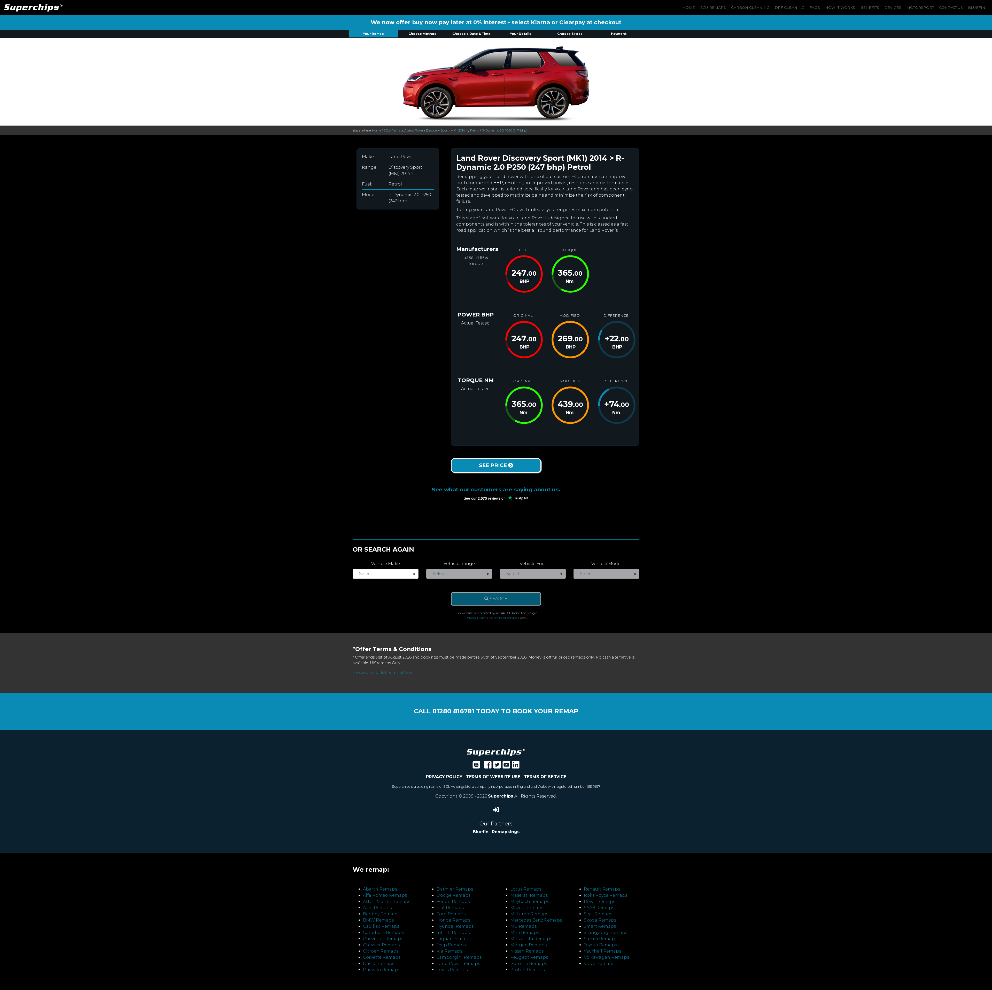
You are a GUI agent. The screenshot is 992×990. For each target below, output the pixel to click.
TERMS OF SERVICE (545, 776)
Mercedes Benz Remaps (536, 920)
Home (689, 7)
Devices (892, 7)
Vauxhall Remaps (602, 951)
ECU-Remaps (394, 130)
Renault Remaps (602, 889)
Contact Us (951, 7)
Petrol (474, 130)
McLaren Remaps (529, 913)
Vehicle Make (385, 563)
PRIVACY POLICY (444, 776)
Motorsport (920, 7)
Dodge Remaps (453, 895)
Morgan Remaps (528, 944)
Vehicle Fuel (533, 563)
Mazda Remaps (526, 907)
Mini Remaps (524, 932)
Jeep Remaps (451, 944)
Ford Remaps (451, 913)
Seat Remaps (598, 913)
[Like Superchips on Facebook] (487, 766)
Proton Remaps (527, 969)
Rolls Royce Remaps (605, 895)
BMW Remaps (378, 920)
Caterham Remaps (383, 932)
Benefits (869, 7)
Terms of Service (505, 618)
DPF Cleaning (789, 7)
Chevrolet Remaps (383, 938)
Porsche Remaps (528, 963)
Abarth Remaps (380, 889)
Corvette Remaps (381, 957)
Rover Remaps (599, 901)
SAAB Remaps (599, 907)
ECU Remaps (713, 7)
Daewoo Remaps (381, 969)
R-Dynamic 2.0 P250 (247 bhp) (504, 130)
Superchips (501, 796)
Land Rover (414, 130)
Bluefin (976, 7)
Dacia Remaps (378, 963)
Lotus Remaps (525, 889)
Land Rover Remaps (458, 963)
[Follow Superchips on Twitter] (497, 766)
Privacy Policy (476, 618)
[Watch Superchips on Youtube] (506, 766)
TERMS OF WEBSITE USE (493, 776)
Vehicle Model (606, 563)
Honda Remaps (453, 920)
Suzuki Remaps (600, 938)
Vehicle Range (459, 563)
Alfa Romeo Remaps (385, 895)
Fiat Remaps (450, 907)
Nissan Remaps (527, 951)
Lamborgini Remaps (459, 957)
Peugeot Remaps (529, 957)
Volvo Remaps (599, 963)
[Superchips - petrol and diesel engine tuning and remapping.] (496, 751)
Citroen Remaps (380, 951)
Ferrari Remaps (453, 901)
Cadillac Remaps (381, 926)
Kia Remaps (449, 951)
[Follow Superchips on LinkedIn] (515, 766)
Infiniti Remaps (453, 932)
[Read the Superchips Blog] (476, 766)
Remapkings (506, 831)
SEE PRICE (493, 465)
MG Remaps (523, 926)
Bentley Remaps (380, 913)
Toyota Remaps (600, 944)
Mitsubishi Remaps (531, 938)
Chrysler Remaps (381, 944)
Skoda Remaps (600, 920)
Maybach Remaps (529, 901)
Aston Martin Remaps (386, 901)
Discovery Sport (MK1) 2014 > (447, 130)
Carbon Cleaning (750, 7)
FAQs (815, 7)
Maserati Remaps (529, 895)
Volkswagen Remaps (606, 957)
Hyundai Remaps (455, 926)
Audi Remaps (377, 907)
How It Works (840, 7)
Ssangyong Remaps (605, 932)
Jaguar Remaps (453, 938)
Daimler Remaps (455, 889)
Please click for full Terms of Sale (382, 672)
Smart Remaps (600, 926)
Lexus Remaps (452, 969)
